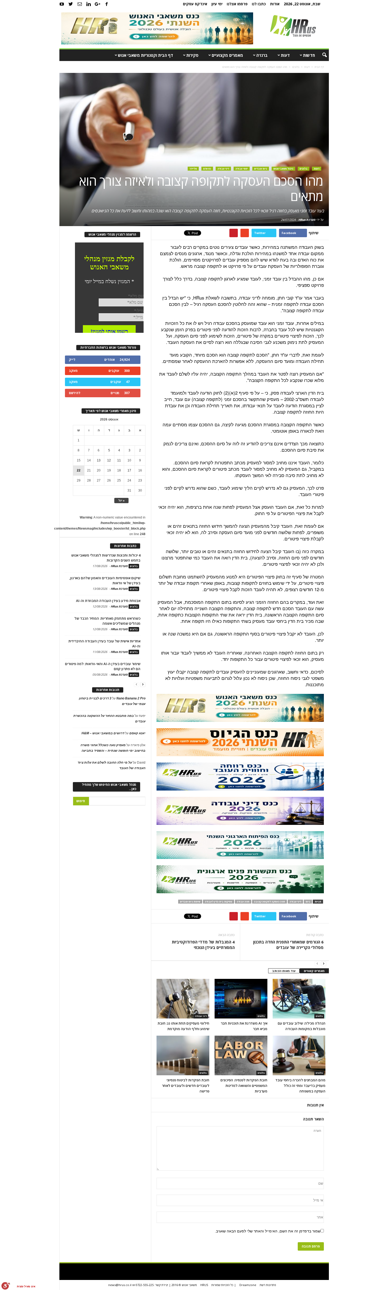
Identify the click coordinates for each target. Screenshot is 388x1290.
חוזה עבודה (243, 901)
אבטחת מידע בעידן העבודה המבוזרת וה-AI (108, 600)
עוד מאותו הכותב (284, 971)
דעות (285, 55)
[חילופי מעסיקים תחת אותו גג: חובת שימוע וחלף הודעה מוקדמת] (183, 998)
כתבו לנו (259, 3)
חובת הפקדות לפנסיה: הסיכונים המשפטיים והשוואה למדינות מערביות (243, 1085)
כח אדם (207, 168)
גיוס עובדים (260, 168)
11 (119, 460)
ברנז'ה (262, 55)
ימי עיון (217, 3)
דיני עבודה (223, 168)
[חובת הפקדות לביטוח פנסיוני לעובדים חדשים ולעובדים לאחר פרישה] (183, 1055)
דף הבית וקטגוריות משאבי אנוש (145, 55)
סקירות (192, 55)
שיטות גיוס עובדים (190, 901)
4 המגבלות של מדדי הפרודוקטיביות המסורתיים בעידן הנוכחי (203, 944)
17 (129, 470)
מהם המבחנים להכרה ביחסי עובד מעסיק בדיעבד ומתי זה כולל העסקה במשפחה (300, 1085)
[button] (321, 55)
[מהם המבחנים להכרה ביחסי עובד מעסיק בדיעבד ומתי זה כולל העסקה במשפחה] (299, 1055)
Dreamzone (247, 1285)
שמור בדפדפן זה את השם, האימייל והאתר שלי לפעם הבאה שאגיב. (267, 1231)
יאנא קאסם (137, 733)
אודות (275, 3)
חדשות (309, 55)
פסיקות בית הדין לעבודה (218, 901)
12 (109, 460)
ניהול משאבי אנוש (283, 168)
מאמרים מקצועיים (227, 55)
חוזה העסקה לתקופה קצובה (269, 901)
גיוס (308, 901)
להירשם (74, 393)
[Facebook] (106, 4)
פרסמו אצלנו (237, 3)
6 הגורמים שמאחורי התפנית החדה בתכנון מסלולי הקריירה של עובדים (288, 944)
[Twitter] (71, 4)
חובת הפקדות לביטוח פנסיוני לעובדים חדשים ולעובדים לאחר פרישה (185, 1085)
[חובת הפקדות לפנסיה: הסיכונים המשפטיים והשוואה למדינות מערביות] (241, 1055)
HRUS (204, 1285)
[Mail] (80, 4)
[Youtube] (62, 4)
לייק (72, 359)
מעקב (73, 370)
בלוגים (303, 168)
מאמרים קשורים (314, 971)
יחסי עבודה (241, 168)
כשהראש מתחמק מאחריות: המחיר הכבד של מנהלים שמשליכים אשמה (107, 621)
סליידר (193, 168)
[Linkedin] (89, 4)
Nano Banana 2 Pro (130, 698)
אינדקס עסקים (195, 3)
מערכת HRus (306, 220)
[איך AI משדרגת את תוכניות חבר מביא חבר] (241, 998)
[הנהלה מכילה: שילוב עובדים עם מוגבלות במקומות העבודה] (299, 998)
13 (99, 460)
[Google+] (97, 4)
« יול (121, 500)
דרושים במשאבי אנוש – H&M (103, 733)
